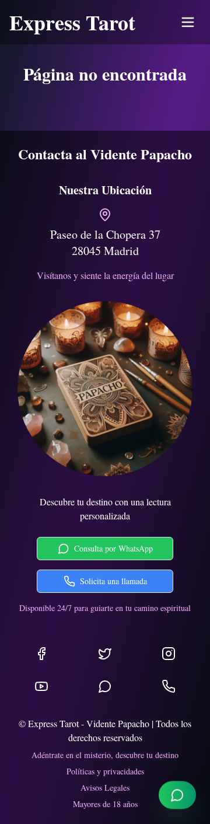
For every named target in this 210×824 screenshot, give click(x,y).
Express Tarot (72, 22)
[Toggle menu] (188, 22)
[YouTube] (41, 686)
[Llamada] (168, 686)
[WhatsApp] (105, 686)
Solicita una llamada (113, 580)
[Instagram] (168, 653)
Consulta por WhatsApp (113, 548)
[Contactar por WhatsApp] (177, 796)
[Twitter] (105, 653)
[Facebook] (41, 653)
